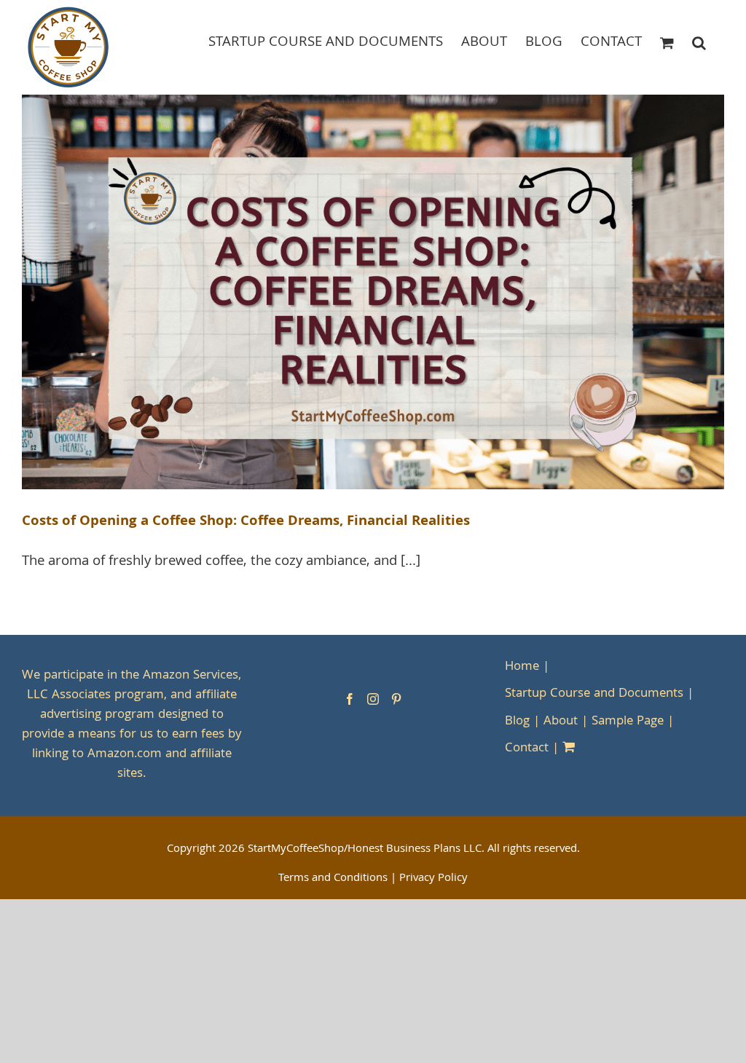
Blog (517, 722)
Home (522, 667)
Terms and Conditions (333, 878)
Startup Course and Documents (594, 694)
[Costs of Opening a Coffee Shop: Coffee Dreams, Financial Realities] (373, 292)
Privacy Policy (433, 878)
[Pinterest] (396, 699)
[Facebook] (350, 699)
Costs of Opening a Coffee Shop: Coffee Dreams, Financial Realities (246, 522)
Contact (527, 749)
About (560, 722)
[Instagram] (373, 699)
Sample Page (628, 722)
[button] (699, 42)
